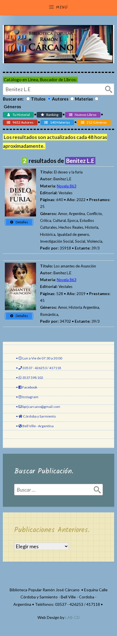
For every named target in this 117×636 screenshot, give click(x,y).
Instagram (30, 397)
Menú (62, 7)
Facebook (29, 387)
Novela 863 (66, 186)
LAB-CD (72, 617)
